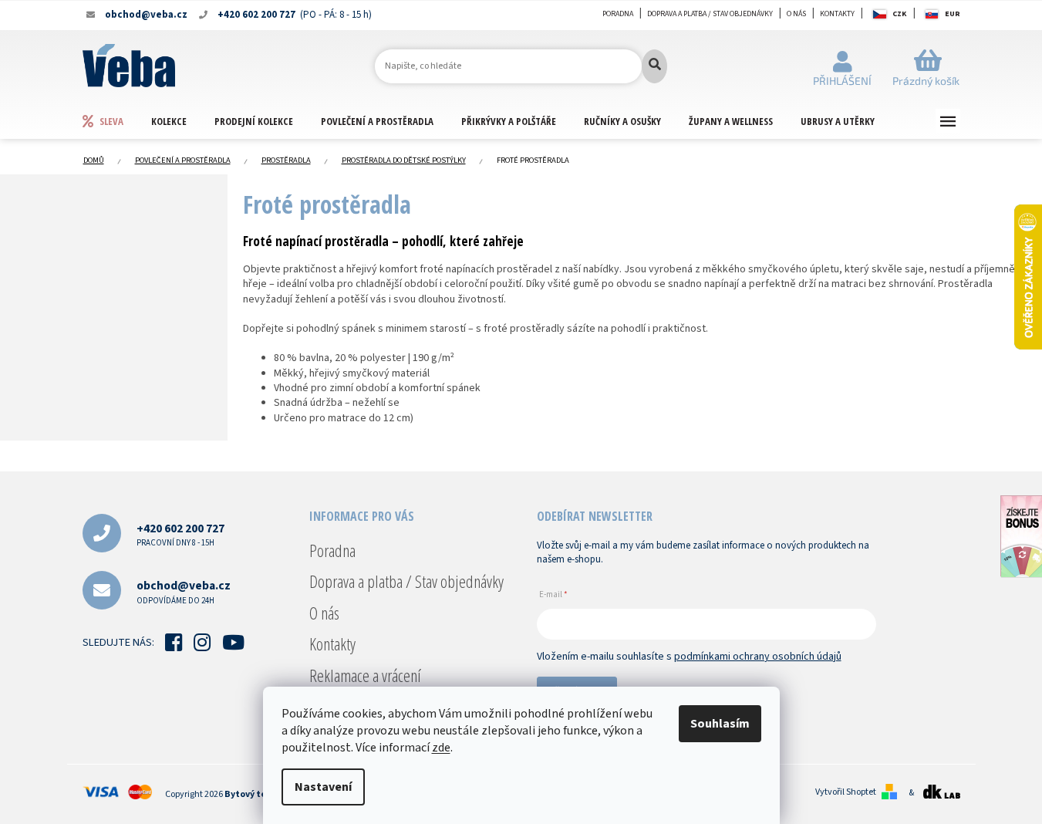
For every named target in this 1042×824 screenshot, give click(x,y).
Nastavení (323, 786)
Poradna (617, 13)
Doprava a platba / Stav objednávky (710, 13)
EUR (952, 13)
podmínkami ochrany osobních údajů (757, 656)
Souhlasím (720, 723)
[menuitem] (116, 121)
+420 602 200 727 (180, 534)
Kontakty (837, 13)
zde (441, 747)
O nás (796, 13)
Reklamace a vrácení (365, 675)
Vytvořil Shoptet (845, 792)
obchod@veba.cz (184, 591)
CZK (899, 13)
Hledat (654, 66)
